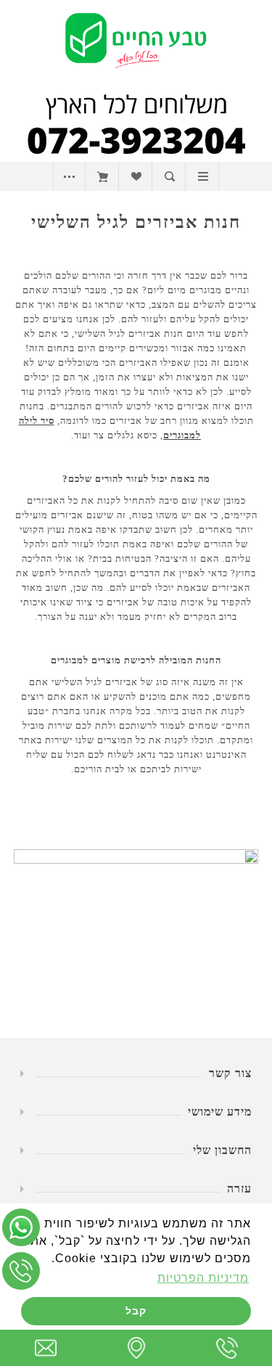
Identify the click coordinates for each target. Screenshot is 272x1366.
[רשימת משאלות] (136, 176)
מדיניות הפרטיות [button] (203, 1278)
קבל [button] (136, 1311)
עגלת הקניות (102, 176)
